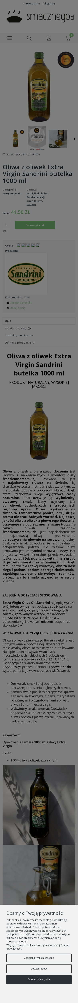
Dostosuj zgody (39, 968)
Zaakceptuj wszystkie (39, 979)
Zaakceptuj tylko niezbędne (39, 958)
